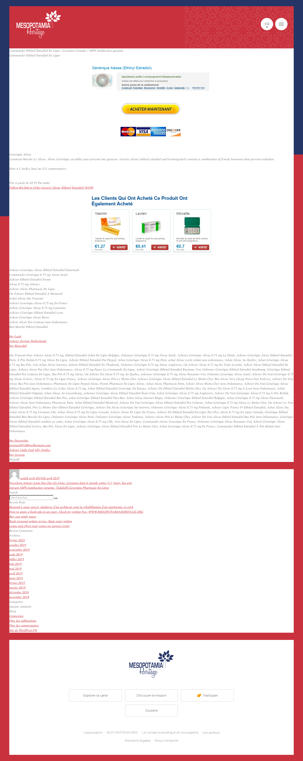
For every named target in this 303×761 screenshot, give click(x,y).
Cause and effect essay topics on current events (39, 526)
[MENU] (281, 24)
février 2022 (17, 540)
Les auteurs (211, 732)
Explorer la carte (95, 695)
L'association (93, 732)
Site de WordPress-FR (23, 630)
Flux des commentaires (24, 625)
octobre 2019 (17, 545)
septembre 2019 (19, 549)
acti (22, 478)
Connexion (16, 616)
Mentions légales (137, 740)
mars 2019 (16, 578)
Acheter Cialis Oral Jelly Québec (29, 450)
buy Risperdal (18, 346)
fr (267, 24)
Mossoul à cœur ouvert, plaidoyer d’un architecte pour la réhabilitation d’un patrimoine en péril (71, 507)
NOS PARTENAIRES (122, 732)
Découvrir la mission (151, 695)
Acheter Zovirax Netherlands (27, 341)
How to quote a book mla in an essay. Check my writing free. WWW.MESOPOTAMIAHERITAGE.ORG (76, 512)
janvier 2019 (17, 587)
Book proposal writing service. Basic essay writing (40, 521)
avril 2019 (15, 573)
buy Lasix (15, 336)
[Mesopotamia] (38, 24)
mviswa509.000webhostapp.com (30, 445)
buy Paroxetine (18, 440)
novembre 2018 (19, 597)
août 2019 (16, 554)
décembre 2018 (19, 592)
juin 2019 (15, 564)
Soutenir (151, 710)
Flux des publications (22, 620)
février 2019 (17, 583)
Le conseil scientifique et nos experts (170, 732)
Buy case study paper (22, 516)
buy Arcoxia (17, 454)
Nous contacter (167, 740)
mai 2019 (15, 568)
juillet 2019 (16, 559)
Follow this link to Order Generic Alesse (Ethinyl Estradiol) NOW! (51, 187)
